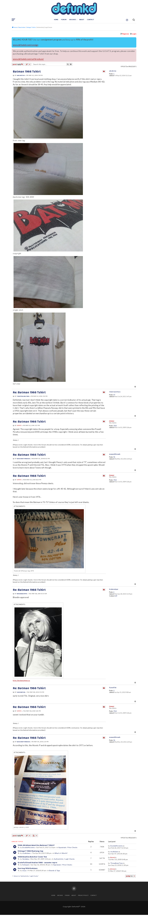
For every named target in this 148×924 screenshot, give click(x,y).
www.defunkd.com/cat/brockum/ (28, 59)
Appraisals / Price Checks (67, 847)
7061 (115, 426)
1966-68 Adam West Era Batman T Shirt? (36, 845)
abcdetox (112, 71)
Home (56, 19)
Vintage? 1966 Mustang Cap (30, 851)
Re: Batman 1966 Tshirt (29, 393)
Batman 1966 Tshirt (27, 72)
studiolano (26, 853)
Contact (90, 19)
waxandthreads (114, 454)
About (81, 19)
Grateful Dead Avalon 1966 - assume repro (37, 862)
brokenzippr (113, 589)
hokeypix (25, 865)
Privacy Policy (83, 895)
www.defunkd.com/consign (25, 45)
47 (114, 395)
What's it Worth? (61, 853)
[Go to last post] (124, 846)
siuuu (24, 870)
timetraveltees (114, 392)
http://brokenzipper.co (21, 680)
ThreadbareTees (116, 863)
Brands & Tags (54, 870)
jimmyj (111, 421)
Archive (72, 19)
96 (114, 457)
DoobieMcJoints (28, 847)
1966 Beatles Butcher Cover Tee (32, 856)
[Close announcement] (135, 39)
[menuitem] (133, 34)
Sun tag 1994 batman (27, 868)
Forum (63, 19)
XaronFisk (112, 687)
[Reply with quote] (103, 71)
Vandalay (25, 859)
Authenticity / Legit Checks (64, 859)
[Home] (74, 8)
